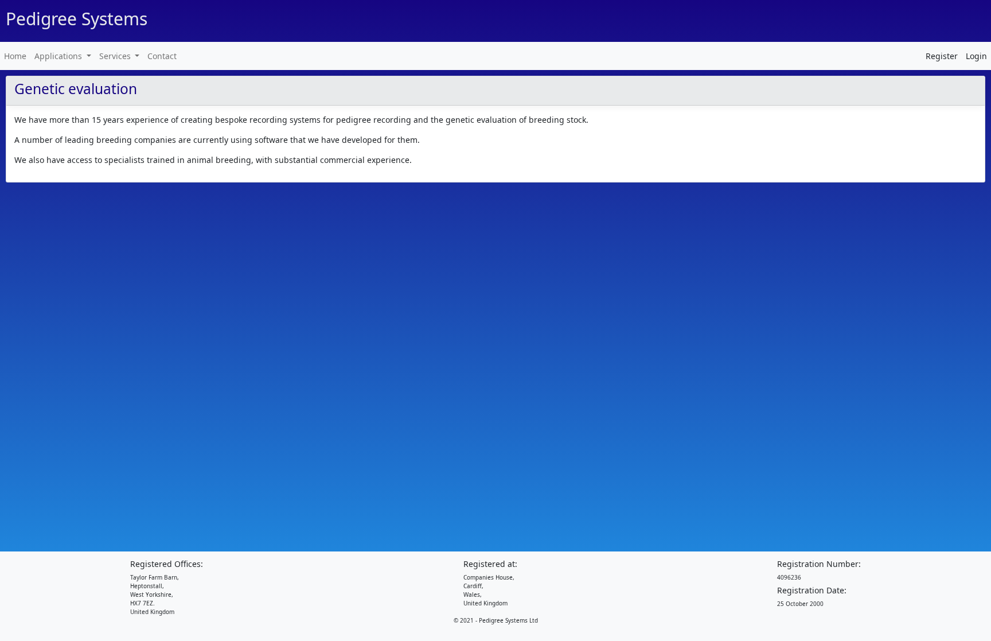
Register (942, 55)
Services (116, 55)
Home (15, 55)
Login (976, 55)
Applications (59, 55)
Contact (162, 55)
